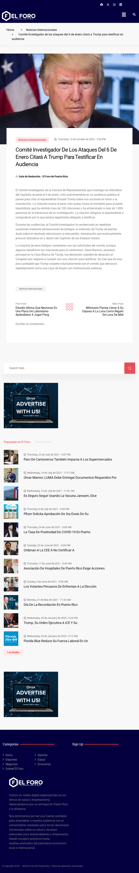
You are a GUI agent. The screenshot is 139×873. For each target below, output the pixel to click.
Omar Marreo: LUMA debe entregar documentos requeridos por (70, 477)
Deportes (11, 759)
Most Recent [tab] (43, 442)
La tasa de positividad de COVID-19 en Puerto (57, 532)
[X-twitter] (108, 4)
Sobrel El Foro (14, 768)
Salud (41, 759)
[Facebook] (101, 4)
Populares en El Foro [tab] (17, 442)
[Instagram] (114, 4)
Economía (44, 764)
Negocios (12, 764)
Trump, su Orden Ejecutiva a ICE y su (50, 623)
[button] (123, 14)
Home (10, 30)
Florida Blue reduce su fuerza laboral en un (56, 641)
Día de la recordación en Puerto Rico (51, 605)
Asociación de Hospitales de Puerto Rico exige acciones (64, 568)
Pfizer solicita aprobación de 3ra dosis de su (56, 514)
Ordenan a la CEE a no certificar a (49, 550)
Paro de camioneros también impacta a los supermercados (68, 459)
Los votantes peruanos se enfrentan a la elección (60, 586)
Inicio (9, 755)
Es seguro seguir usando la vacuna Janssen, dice (60, 496)
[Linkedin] (120, 4)
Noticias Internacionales (41, 30)
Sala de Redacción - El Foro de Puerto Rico (43, 176)
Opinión (43, 755)
